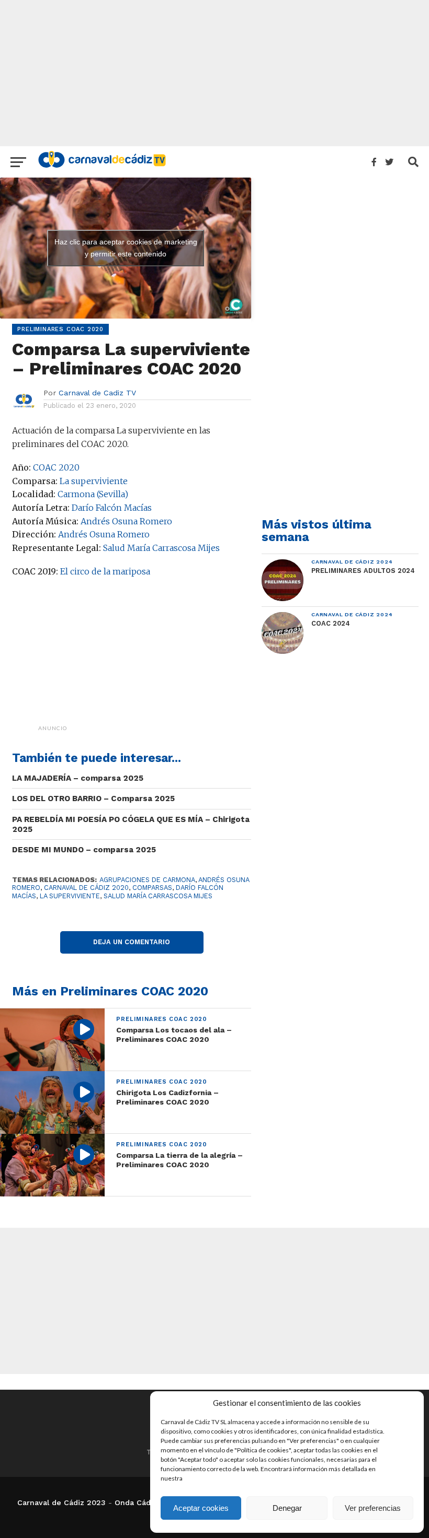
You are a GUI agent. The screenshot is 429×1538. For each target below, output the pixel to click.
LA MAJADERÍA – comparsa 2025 (77, 778)
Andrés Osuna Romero (126, 521)
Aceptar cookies (201, 1508)
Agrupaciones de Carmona (147, 880)
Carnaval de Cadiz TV (97, 393)
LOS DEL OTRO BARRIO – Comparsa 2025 (93, 798)
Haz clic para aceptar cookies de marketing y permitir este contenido (125, 248)
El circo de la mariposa (105, 571)
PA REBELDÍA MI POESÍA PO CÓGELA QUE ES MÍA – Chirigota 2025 (131, 824)
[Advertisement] (214, 73)
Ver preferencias (373, 1508)
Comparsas (152, 887)
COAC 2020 (56, 467)
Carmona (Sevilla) (93, 494)
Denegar (287, 1508)
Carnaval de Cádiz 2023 (61, 1502)
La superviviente (94, 481)
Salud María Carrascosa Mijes (161, 548)
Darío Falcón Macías (112, 507)
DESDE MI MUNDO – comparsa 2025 (84, 849)
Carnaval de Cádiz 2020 (86, 887)
